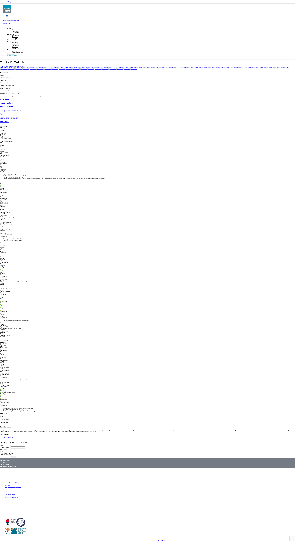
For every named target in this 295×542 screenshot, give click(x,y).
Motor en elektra (7, 107)
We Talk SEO (161, 540)
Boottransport (15, 48)
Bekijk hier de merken (10, 494)
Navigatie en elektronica (11, 110)
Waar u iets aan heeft (17, 52)
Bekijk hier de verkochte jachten (12, 497)
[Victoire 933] (3, 67)
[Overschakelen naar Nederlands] (7, 15)
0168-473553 (6, 23)
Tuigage (3, 114)
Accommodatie (6, 103)
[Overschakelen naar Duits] (7, 18)
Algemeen (4, 99)
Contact (21, 66)
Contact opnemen (12, 55)
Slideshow (16, 66)
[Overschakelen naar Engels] (7, 16)
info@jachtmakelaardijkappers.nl (11, 20)
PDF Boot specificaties (8, 437)
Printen (12, 66)
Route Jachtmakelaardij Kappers (12, 482)
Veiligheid (4, 121)
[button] (133, 26)
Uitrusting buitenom (9, 118)
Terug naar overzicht (5, 66)
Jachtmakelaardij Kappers (6, 2)
